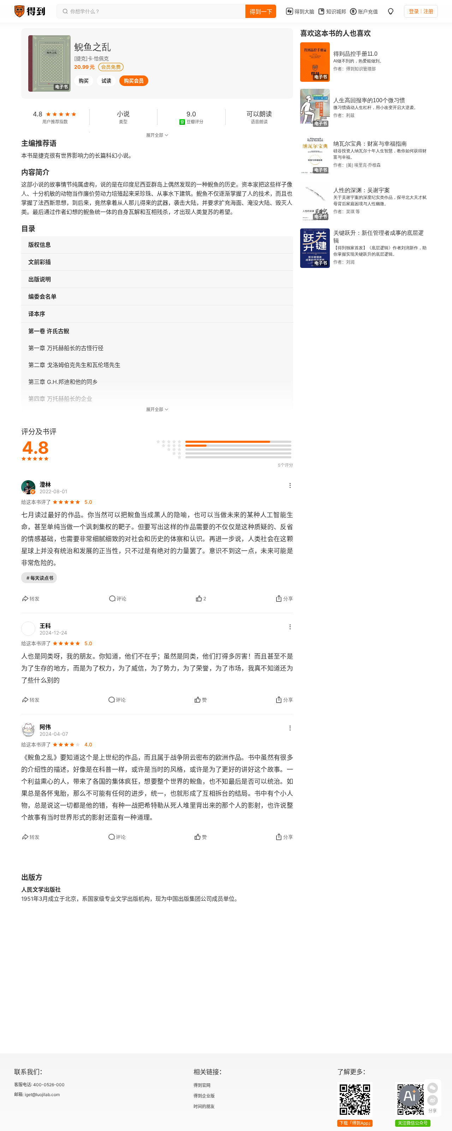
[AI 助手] (409, 1095)
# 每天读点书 (39, 578)
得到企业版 (204, 1096)
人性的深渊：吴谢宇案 (361, 190)
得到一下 (261, 11)
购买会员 (134, 81)
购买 (84, 81)
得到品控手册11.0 (355, 54)
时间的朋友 (204, 1106)
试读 (106, 81)
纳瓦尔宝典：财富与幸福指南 (370, 144)
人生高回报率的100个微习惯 (369, 100)
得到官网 (202, 1085)
